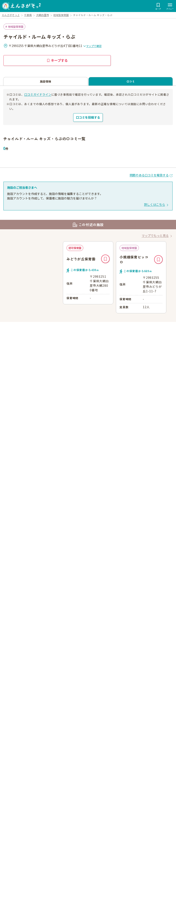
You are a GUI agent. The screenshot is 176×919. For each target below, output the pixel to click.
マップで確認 (94, 46)
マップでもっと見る (155, 235)
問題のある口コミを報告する (149, 175)
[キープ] (105, 259)
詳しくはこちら (154, 204)
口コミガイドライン (37, 94)
